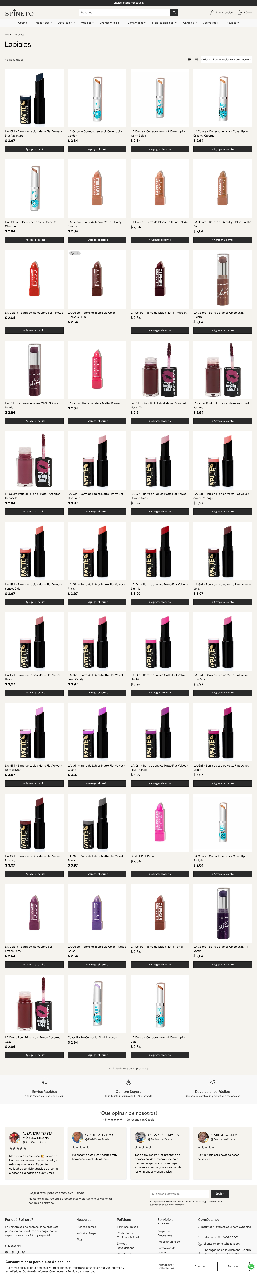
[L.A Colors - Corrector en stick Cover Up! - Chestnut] (34, 188)
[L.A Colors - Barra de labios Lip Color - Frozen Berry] (34, 913)
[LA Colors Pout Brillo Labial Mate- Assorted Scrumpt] (222, 370)
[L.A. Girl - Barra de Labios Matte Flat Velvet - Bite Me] (160, 551)
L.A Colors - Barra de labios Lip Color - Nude (159, 222)
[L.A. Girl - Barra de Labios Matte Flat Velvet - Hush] (34, 641)
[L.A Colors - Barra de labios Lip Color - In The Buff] (222, 188)
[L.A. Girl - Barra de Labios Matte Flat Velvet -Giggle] (97, 732)
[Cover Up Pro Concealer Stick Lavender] (97, 1004)
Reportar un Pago (169, 1242)
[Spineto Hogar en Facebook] (7, 1252)
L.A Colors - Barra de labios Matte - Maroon (159, 313)
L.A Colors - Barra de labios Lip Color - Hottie (34, 313)
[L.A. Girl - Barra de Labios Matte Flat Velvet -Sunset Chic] (34, 551)
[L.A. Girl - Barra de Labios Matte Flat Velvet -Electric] (160, 641)
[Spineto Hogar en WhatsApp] (24, 1252)
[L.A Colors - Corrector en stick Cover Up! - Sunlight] (222, 823)
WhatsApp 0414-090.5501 (221, 1237)
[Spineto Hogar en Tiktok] (18, 1252)
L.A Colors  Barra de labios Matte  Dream (94, 403)
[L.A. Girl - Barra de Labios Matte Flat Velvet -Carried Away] (160, 460)
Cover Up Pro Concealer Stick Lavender (93, 1037)
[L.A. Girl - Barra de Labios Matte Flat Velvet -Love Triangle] (160, 732)
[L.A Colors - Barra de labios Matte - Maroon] (160, 279)
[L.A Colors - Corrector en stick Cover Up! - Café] (160, 1004)
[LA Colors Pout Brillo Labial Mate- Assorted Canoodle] (34, 460)
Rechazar (234, 1266)
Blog (79, 1239)
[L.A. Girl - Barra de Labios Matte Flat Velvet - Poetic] (97, 823)
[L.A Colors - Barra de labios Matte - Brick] (160, 913)
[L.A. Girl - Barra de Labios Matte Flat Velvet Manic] (222, 732)
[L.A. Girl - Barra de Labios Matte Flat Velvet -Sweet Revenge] (222, 460)
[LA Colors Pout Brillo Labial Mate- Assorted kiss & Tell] (160, 370)
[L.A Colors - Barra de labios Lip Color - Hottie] (34, 279)
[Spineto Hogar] (19, 12)
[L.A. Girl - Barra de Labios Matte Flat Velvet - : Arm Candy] (97, 641)
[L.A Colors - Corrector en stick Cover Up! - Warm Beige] (160, 98)
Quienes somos (86, 1227)
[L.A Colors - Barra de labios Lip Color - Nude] (160, 188)
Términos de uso (127, 1227)
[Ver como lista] (196, 60)
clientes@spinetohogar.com (222, 1243)
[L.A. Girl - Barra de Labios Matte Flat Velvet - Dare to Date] (34, 732)
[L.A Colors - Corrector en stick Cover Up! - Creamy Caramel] (222, 98)
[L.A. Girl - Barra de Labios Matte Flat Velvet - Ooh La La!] (97, 460)
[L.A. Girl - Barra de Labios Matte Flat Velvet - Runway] (34, 823)
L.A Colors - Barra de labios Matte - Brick (157, 947)
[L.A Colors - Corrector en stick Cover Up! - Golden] (97, 98)
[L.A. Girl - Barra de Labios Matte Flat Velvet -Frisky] (97, 551)
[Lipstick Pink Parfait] (160, 823)
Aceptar (200, 1266)
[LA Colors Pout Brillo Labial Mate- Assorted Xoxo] (34, 1004)
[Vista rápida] (59, 73)
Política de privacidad (82, 1271)
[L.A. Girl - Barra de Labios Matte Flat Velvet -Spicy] (222, 551)
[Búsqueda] (174, 12)
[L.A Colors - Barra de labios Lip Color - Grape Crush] (97, 913)
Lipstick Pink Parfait (143, 856)
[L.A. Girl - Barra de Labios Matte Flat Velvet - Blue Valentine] (34, 98)
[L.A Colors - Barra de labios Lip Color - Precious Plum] (97, 279)
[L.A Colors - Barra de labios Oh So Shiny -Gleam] (222, 279)
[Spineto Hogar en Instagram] (12, 1252)
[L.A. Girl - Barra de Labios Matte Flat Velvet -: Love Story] (222, 641)
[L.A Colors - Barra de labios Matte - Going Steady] (97, 188)
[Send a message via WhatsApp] (251, 1267)
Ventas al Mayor (86, 1233)
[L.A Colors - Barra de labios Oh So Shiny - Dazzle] (34, 370)
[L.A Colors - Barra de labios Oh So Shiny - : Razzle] (222, 913)
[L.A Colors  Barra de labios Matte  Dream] (97, 370)
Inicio (8, 34)
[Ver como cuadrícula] (190, 60)
